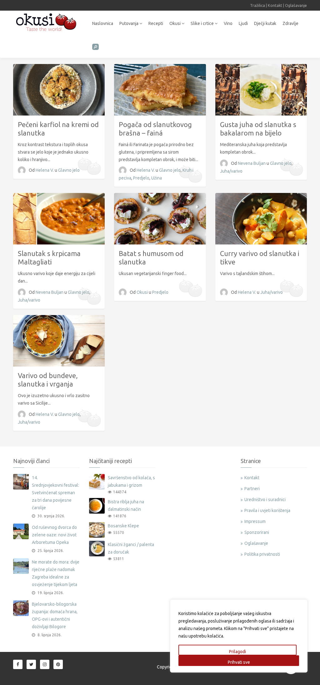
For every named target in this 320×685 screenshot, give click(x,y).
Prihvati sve (239, 662)
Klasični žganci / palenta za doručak (131, 548)
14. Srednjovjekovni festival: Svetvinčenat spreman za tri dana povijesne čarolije (55, 492)
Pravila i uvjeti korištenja (267, 510)
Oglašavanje (296, 5)
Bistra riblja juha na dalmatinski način (126, 505)
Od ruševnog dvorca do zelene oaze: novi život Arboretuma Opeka (54, 535)
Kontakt (275, 5)
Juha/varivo (231, 171)
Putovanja (129, 23)
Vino (228, 23)
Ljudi (243, 23)
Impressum (255, 521)
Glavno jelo (69, 170)
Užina (156, 177)
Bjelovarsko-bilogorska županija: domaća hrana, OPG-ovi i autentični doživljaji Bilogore (55, 615)
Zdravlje (290, 23)
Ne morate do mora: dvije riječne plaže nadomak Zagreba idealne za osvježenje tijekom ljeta (55, 573)
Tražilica (257, 5)
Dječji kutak (265, 23)
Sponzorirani (256, 532)
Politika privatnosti (262, 554)
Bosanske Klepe (123, 525)
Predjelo (141, 177)
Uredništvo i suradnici (265, 499)
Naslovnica (102, 23)
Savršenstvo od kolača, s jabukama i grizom (131, 481)
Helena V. (45, 170)
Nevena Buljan (252, 163)
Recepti (155, 23)
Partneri (252, 488)
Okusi (175, 23)
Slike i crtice (203, 23)
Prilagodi (237, 651)
